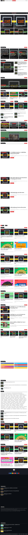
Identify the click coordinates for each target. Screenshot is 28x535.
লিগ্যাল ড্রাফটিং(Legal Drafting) (19, 299)
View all (25, 47)
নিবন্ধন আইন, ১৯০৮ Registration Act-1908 (23, 97)
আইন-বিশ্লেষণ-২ (21, 396)
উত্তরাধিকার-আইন (20, 397)
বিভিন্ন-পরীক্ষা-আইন (10, 403)
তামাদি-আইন (18, 398)
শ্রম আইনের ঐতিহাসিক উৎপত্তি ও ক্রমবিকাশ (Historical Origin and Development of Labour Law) (4, 98)
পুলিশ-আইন (2, 401)
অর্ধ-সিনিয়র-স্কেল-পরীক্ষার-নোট (3, 396)
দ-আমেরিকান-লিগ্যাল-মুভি (21, 398)
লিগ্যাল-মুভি (17, 406)
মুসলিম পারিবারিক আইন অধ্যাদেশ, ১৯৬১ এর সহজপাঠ (7, 527)
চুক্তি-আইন (13, 398)
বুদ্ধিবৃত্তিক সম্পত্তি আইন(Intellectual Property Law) (4, 54)
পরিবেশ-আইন (9, 400)
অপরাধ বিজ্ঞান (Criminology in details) (19, 235)
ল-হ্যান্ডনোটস (9, 406)
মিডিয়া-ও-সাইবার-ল (7, 405)
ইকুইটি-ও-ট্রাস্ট (9, 397)
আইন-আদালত (9, 396)
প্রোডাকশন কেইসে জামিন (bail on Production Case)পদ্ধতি (22, 113)
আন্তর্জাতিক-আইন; (6, 397)
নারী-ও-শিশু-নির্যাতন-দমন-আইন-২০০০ (10, 399)
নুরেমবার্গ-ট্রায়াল (2, 400)
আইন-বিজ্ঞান (12, 396)
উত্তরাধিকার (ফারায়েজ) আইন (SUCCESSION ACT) (7, 109)
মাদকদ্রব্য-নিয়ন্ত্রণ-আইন (17, 404)
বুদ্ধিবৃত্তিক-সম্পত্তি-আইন (22, 403)
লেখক (11, 154)
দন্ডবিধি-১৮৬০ (25, 398)
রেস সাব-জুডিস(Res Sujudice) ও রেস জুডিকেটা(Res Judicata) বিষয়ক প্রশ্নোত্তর (6, 24)
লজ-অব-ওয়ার (12, 406)
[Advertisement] (14, 7)
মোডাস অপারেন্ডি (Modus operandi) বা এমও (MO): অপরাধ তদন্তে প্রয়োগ (7, 300)
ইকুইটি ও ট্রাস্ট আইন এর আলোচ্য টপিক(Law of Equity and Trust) (14, 54)
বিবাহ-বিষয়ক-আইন (23, 402)
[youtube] (7, 367)
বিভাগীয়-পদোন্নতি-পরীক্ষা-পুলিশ (3, 403)
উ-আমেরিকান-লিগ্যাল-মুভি (12, 397)
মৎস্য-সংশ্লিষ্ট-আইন (13, 404)
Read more (12, 157)
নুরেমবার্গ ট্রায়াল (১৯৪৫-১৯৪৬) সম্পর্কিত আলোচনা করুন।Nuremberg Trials (18, 307)
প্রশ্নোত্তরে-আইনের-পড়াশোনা (9, 401)
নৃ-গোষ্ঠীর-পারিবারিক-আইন (5, 400)
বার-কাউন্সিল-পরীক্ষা (9, 402)
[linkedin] (17, 473)
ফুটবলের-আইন (17, 401)
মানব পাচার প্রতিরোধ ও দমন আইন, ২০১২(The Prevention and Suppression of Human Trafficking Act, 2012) (6, 453)
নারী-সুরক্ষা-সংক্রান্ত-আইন (21, 399)
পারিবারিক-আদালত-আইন (16, 400)
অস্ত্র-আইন (7, 396)
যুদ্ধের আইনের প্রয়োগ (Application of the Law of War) (21, 263)
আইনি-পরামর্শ (24, 396)
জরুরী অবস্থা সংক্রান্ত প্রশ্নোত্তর (18, 248)
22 (5, 225)
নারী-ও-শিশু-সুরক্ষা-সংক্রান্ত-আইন (16, 399)
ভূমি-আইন (10, 404)
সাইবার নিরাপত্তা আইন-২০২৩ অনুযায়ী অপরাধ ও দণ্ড (20, 286)
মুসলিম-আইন (10, 405)
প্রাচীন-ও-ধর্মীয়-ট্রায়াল (13, 401)
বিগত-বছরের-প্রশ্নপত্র (12, 402)
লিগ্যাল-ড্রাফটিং (15, 406)
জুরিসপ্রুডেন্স (16, 398)
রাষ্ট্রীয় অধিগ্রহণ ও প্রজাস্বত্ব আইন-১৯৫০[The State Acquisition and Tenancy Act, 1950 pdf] (14, 98)
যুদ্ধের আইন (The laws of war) (5, 274)
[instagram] (7, 366)
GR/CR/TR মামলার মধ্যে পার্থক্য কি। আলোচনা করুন (8, 86)
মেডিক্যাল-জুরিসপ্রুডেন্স (13, 405)
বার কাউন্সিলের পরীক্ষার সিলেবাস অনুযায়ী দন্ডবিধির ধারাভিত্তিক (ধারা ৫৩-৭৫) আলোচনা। (22, 67)
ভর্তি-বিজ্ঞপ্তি (8, 404)
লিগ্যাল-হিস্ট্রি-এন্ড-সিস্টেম (21, 406)
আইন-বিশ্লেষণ (15, 396)
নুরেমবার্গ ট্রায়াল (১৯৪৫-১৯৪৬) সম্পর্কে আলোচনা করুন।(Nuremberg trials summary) (17, 315)
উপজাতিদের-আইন (24, 397)
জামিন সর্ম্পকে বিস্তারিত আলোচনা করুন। (21, 69)
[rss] (7, 364)
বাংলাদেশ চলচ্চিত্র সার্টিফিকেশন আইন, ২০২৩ (5, 286)
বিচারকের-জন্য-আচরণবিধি (16, 402)
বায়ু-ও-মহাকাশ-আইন (5, 402)
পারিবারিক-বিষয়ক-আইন (20, 400)
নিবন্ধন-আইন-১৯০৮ (25, 399)
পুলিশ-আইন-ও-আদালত (4, 401)
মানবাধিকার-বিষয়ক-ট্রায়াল (21, 404)
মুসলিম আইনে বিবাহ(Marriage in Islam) (22, 126)
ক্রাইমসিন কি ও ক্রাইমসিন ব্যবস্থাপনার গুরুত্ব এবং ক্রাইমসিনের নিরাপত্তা (8, 114)
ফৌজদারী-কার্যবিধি (20, 401)
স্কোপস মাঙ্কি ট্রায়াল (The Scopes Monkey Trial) (9, 138)
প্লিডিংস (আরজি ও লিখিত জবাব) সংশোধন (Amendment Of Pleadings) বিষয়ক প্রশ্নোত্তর (21, 25)
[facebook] (7, 363)
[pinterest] (20, 364)
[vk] (20, 366)
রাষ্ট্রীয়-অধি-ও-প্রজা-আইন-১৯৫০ (3, 406)
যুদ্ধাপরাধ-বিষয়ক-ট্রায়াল (17, 405)
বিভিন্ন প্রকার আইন (7, 403)
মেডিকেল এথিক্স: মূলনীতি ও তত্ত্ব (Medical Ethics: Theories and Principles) (6, 249)
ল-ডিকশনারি (7, 406)
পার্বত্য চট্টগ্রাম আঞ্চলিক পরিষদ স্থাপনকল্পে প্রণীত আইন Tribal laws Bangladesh (20, 453)
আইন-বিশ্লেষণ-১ (17, 396)
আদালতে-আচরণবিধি (2, 397)
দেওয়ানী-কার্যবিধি (2, 399)
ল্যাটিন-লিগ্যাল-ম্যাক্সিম (25, 406)
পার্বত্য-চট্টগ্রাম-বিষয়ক (24, 400)
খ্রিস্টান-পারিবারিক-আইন (7, 398)
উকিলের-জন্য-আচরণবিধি (16, 397)
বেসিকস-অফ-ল (2, 404)
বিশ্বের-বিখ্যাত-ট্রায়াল (18, 403)
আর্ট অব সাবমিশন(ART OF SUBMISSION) (20, 109)
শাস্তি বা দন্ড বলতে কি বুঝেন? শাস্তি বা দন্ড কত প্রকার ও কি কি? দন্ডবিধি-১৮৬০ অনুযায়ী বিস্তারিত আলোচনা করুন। (12, 524)
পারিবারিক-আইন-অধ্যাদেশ (12, 400)
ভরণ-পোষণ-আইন (5, 404)
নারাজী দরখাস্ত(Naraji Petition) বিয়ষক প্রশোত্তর (9, 0)
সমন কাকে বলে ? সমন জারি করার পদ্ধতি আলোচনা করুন (8, 530)
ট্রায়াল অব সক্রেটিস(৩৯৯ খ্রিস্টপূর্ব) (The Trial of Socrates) (17, 323)
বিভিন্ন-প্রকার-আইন (14, 403)
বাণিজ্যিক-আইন (2, 402)
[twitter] (20, 363)
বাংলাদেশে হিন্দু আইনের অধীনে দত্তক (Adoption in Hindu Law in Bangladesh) (5, 126)
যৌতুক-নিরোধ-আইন (21, 405)
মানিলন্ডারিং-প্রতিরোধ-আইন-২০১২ (3, 405)
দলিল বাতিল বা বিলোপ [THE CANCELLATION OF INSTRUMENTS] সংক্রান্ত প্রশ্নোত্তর (11, 418)
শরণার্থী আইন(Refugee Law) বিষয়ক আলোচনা (6, 32)
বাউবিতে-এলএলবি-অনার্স (23, 401)
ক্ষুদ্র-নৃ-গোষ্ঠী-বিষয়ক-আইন (3, 398)
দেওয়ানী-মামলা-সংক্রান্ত (5, 399)
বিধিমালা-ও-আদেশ (20, 402)
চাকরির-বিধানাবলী (10, 398)
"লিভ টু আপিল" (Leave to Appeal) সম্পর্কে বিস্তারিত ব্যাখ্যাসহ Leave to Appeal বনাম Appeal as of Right (23, 337)
